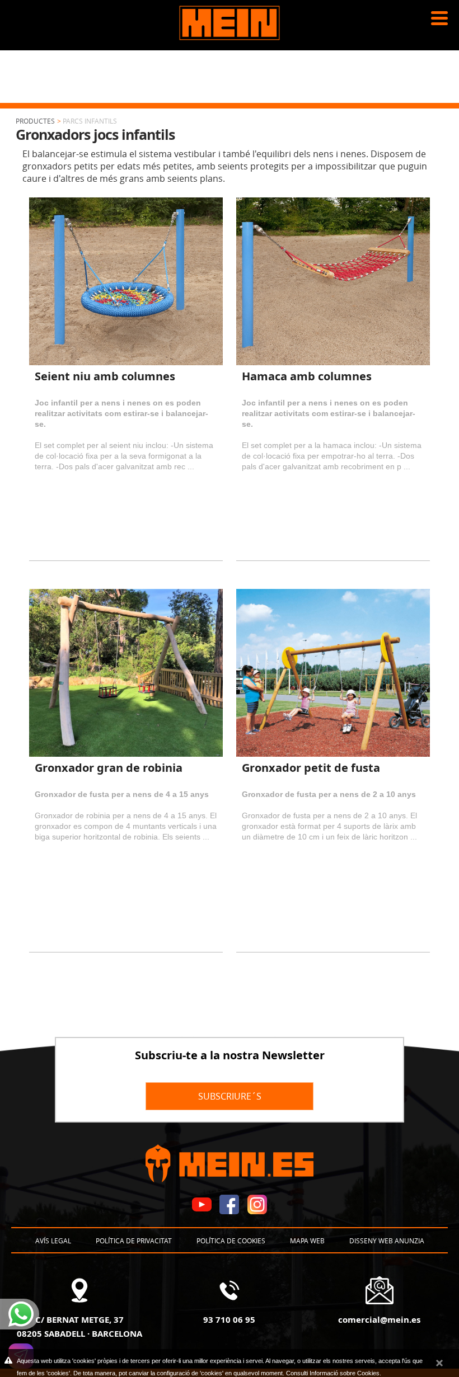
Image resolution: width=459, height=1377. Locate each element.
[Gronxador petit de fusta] (333, 673)
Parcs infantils (90, 120)
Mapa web (307, 1240)
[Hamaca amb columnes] (333, 281)
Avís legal (53, 1240)
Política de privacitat (134, 1240)
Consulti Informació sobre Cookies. (333, 1373)
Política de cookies (230, 1240)
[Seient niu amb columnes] (126, 281)
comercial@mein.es (379, 1319)
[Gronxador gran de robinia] (126, 673)
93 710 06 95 (229, 1319)
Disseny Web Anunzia (386, 1240)
